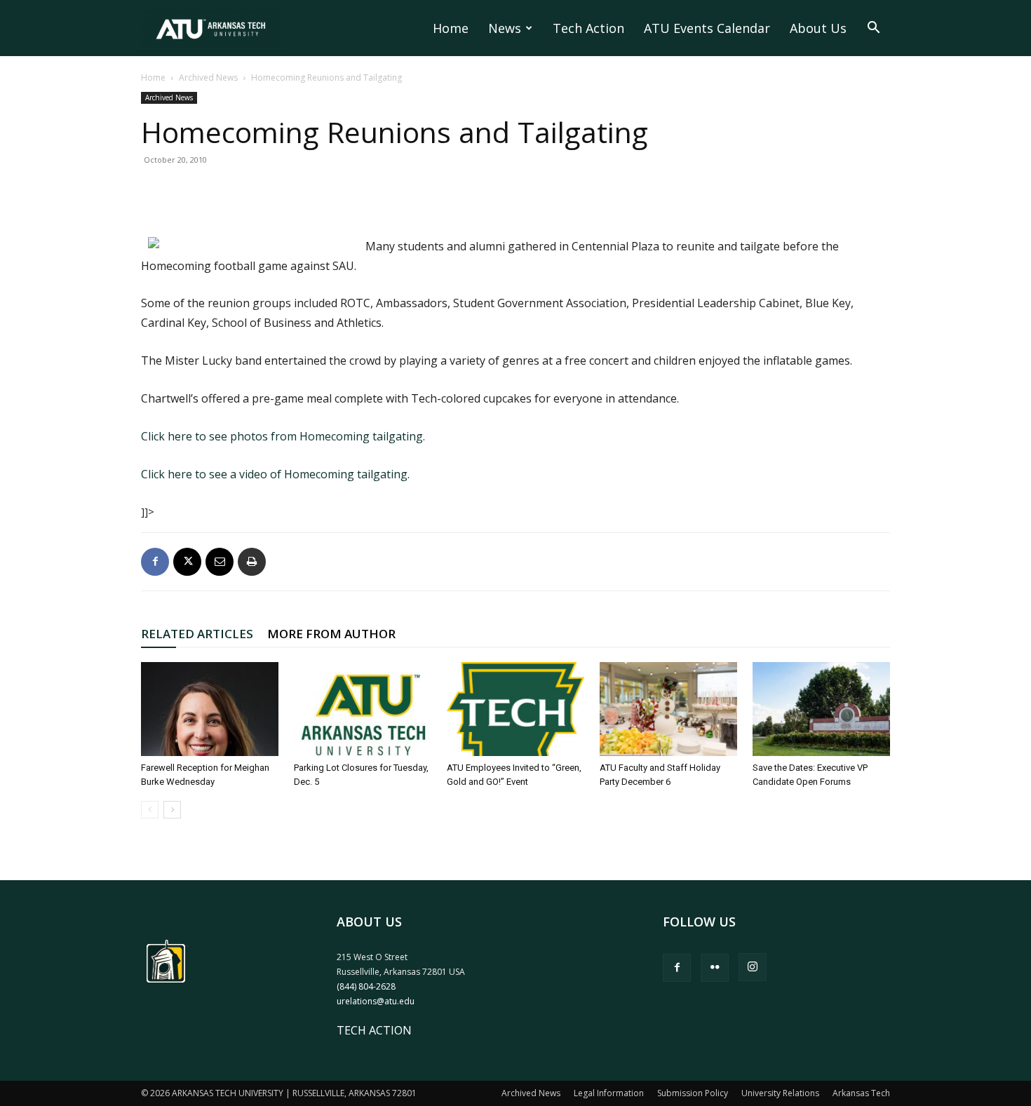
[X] (187, 562)
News (504, 28)
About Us (818, 28)
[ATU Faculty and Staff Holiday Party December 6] (668, 709)
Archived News (208, 77)
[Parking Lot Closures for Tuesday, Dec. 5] (362, 709)
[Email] (219, 562)
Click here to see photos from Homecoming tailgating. (283, 436)
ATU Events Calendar (707, 28)
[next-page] (172, 809)
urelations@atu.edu (376, 1001)
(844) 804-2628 (366, 986)
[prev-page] (150, 809)
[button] (873, 28)
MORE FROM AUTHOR (331, 634)
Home (451, 28)
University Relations (780, 1093)
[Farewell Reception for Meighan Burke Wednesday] (209, 709)
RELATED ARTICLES (197, 634)
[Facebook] (155, 562)
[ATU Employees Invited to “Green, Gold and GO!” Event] (515, 709)
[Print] (252, 562)
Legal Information (609, 1093)
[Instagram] (753, 967)
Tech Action (588, 28)
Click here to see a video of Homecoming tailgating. (275, 474)
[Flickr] (715, 968)
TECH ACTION (374, 1030)
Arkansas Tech (861, 1093)
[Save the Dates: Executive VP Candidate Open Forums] (821, 709)
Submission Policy (692, 1093)
